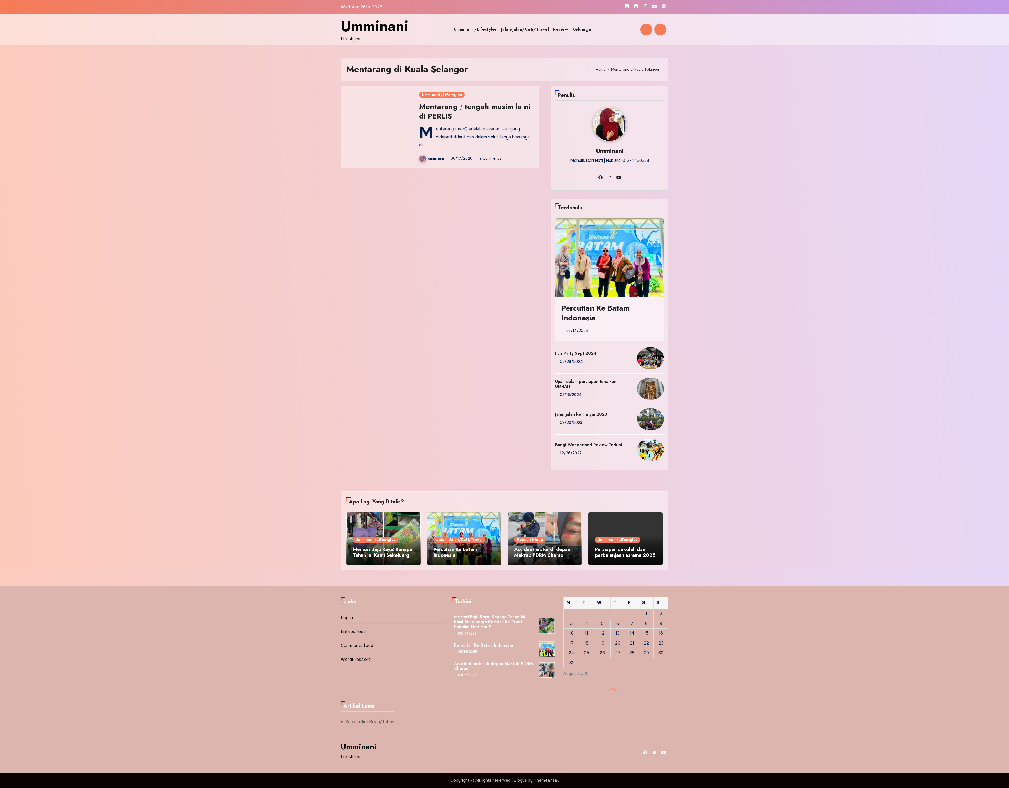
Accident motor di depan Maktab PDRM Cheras (542, 552)
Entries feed (353, 631)
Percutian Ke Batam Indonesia (596, 313)
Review (560, 29)
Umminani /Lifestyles (475, 29)
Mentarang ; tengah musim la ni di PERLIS (474, 111)
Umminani (374, 26)
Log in (347, 617)
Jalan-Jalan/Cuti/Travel (525, 29)
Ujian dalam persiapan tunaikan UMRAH (585, 383)
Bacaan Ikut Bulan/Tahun (369, 721)
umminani (436, 158)
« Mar (613, 689)
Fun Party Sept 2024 (575, 353)
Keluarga (581, 29)
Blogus (520, 780)
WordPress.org (356, 659)
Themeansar (546, 780)
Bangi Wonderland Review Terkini (588, 445)
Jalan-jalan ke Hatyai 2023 (581, 414)
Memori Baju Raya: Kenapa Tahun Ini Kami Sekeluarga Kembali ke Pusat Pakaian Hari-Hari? (382, 558)
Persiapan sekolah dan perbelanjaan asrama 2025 (625, 552)
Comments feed (357, 645)
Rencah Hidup (530, 539)
